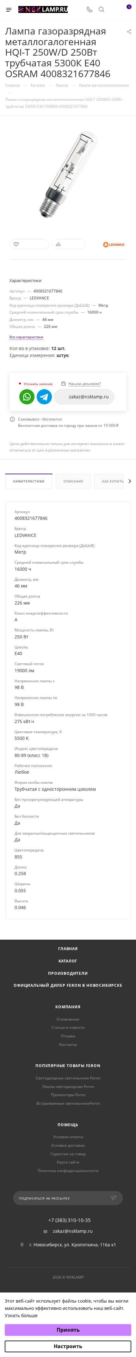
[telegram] (44, 397)
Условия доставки (68, 1145)
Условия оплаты (68, 1136)
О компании (68, 1019)
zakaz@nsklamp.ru (73, 1231)
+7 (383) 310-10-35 (69, 1220)
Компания (67, 1007)
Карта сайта (68, 1162)
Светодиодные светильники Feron (68, 1078)
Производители (68, 973)
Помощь (68, 1124)
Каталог (68, 961)
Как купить (113, 481)
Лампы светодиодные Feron (68, 1086)
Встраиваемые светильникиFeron (68, 1103)
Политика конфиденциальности (68, 1170)
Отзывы (68, 1036)
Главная (68, 948)
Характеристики (29, 481)
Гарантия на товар (68, 1154)
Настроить (68, 1346)
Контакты (68, 1044)
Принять (68, 1329)
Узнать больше (21, 1315)
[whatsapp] (27, 397)
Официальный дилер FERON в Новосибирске (68, 985)
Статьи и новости (68, 1027)
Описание (73, 481)
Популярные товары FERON (67, 1065)
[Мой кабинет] (113, 10)
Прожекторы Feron (68, 1094)
